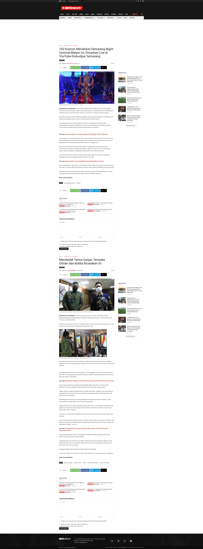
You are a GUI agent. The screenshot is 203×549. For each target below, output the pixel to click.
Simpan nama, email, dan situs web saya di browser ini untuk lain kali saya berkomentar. (84, 241)
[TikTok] (124, 541)
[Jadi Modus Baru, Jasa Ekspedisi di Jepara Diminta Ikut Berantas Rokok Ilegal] (122, 109)
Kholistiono (68, 212)
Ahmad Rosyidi (97, 210)
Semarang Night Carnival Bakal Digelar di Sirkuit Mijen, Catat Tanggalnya (86, 134)
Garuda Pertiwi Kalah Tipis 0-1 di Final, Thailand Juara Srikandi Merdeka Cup (134, 99)
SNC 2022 (78, 183)
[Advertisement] (101, 31)
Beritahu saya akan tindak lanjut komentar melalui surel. (74, 244)
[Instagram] (138, 1)
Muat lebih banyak (130, 125)
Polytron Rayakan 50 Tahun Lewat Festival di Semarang (100, 203)
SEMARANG (75, 45)
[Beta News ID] (72, 8)
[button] (142, 14)
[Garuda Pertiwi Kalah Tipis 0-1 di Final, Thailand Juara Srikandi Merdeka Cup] (122, 100)
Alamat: (76, 539)
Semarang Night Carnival (69, 183)
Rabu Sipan (68, 206)
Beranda (61, 45)
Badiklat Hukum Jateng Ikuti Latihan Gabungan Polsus (100, 209)
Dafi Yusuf (70, 63)
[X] (141, 1)
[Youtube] (143, 1)
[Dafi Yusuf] (60, 63)
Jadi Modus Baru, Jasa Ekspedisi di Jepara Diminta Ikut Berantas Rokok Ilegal (134, 108)
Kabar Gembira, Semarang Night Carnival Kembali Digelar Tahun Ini (84, 161)
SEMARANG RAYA (68, 45)
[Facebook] (136, 1)
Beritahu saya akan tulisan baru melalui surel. (72, 246)
